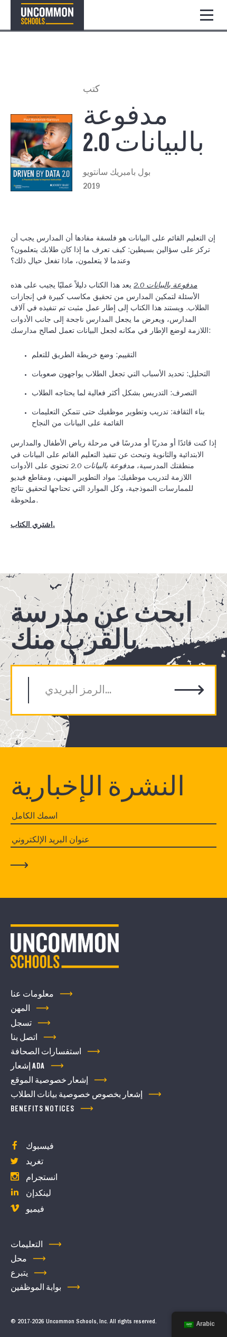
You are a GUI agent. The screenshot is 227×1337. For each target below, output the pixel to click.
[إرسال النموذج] (20, 864)
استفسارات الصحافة (46, 1051)
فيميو (34, 1209)
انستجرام (41, 1177)
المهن (20, 1008)
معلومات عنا (32, 994)
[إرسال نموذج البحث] (189, 691)
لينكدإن (37, 1193)
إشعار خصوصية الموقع (49, 1080)
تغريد (33, 1161)
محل (19, 1259)
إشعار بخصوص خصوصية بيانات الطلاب (77, 1094)
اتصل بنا (24, 1037)
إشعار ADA (28, 1066)
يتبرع (19, 1273)
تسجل (21, 1023)
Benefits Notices (42, 1108)
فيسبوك (39, 1146)
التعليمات (27, 1244)
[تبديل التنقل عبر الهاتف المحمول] (206, 15)
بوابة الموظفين (36, 1287)
